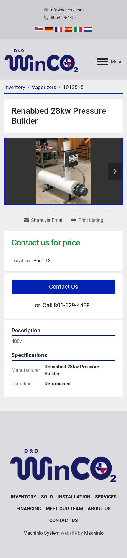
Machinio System (41, 533)
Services (106, 497)
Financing (28, 508)
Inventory (23, 497)
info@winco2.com (67, 10)
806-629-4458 (64, 17)
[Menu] (102, 61)
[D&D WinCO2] (63, 463)
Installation (74, 497)
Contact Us (63, 286)
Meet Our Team (64, 508)
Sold (47, 497)
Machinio (94, 533)
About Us (99, 508)
